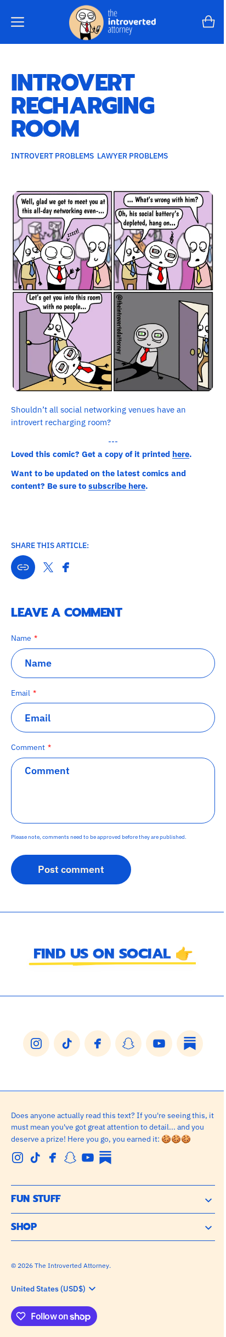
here (180, 445)
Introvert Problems (52, 155)
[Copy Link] (23, 559)
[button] (17, 22)
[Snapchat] (70, 1161)
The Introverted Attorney (72, 1268)
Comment (28, 739)
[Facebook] (52, 1161)
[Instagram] (17, 1161)
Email (20, 684)
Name (21, 629)
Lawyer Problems (132, 155)
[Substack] (105, 1161)
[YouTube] (87, 1161)
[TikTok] (35, 1161)
